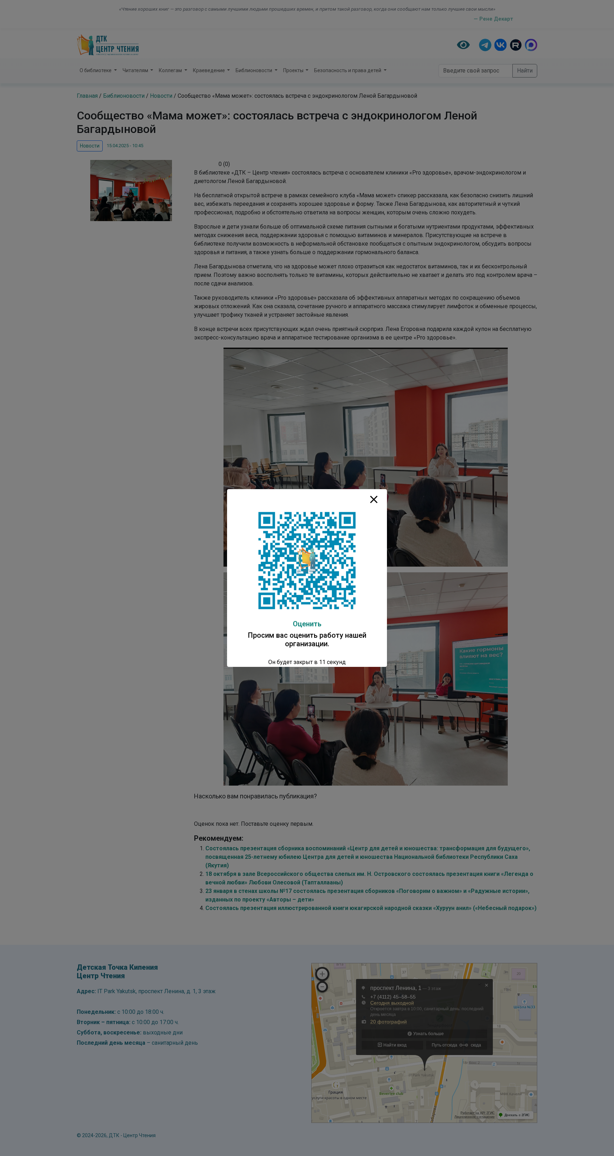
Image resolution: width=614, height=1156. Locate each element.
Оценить (307, 624)
